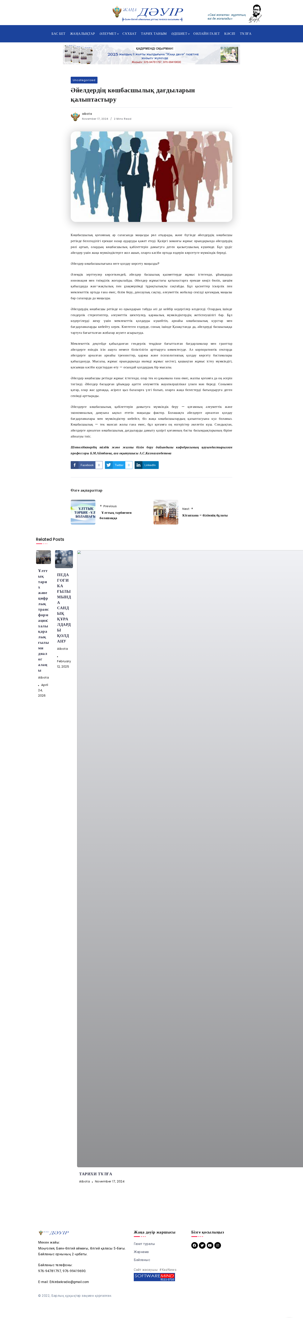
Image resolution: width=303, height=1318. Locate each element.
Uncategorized (84, 80)
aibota (87, 114)
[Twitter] (202, 1245)
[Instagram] (217, 1245)
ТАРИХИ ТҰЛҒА (95, 1174)
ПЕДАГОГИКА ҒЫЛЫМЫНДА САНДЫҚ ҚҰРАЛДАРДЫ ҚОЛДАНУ (64, 608)
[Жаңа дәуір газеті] (147, 13)
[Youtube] (210, 1245)
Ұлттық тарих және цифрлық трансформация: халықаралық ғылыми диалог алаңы (43, 620)
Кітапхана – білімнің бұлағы (205, 515)
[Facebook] (194, 1245)
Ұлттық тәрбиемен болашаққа (116, 515)
